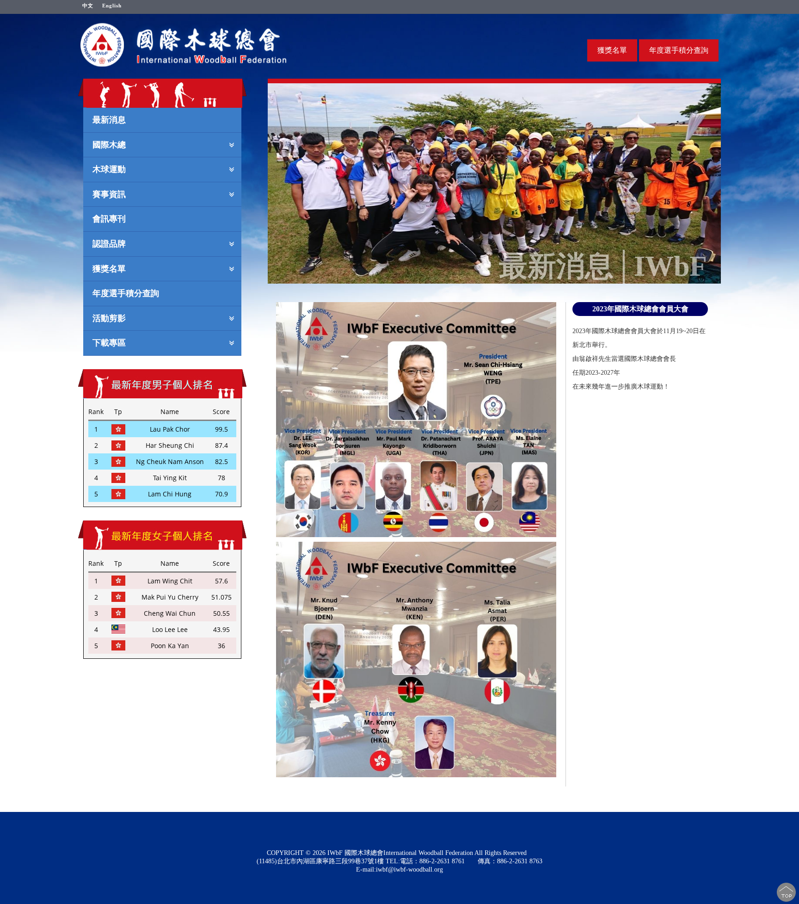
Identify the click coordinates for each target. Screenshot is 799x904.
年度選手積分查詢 (678, 50)
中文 (87, 5)
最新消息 (109, 119)
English (112, 5)
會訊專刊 (109, 218)
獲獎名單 (612, 50)
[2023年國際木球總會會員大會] (416, 419)
